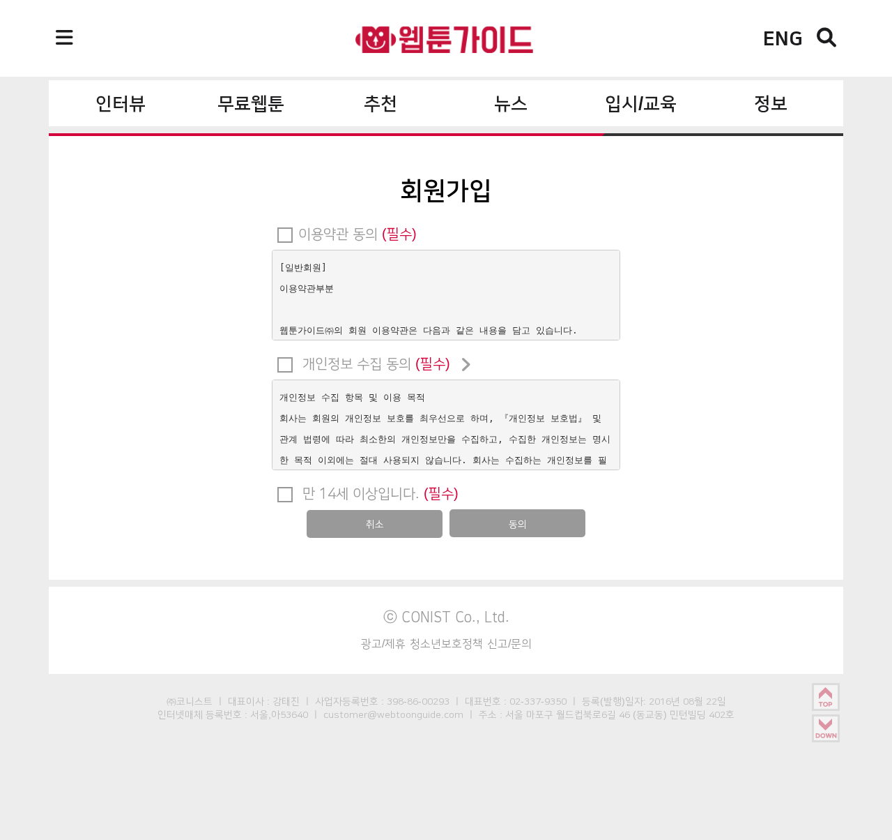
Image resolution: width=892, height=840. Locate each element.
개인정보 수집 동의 (374, 363)
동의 (518, 524)
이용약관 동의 (357, 233)
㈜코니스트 (190, 701)
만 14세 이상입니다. (378, 493)
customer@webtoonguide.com (393, 714)
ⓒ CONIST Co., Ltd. (446, 616)
